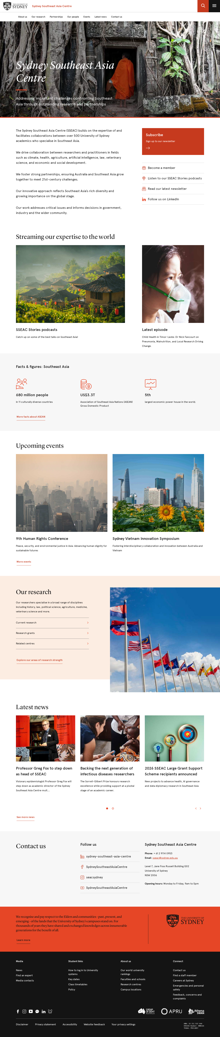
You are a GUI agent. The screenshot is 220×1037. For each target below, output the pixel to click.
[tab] (107, 808)
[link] (70, 292)
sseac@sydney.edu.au (165, 857)
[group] (110, 756)
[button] (203, 6)
